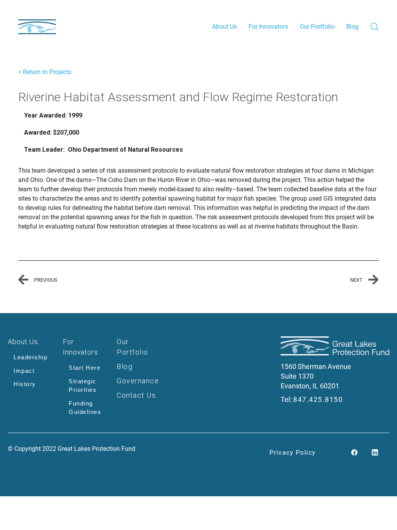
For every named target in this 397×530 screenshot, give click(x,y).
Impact (24, 370)
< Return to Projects (44, 72)
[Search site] (374, 27)
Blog (125, 366)
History (25, 384)
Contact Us (136, 395)
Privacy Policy (292, 452)
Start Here (84, 367)
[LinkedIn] (374, 453)
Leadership (30, 357)
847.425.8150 (318, 399)
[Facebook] (354, 453)
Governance (138, 381)
